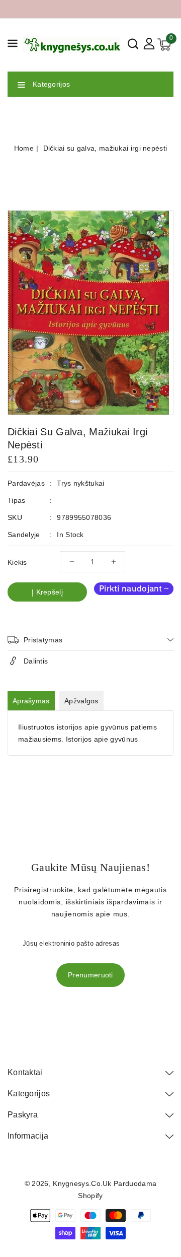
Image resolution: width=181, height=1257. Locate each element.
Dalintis (36, 661)
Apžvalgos (81, 701)
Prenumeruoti (90, 975)
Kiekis (17, 562)
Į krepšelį (47, 592)
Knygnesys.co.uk (82, 1183)
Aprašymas (31, 701)
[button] (13, 45)
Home (24, 148)
